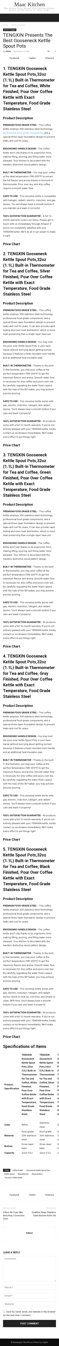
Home (5, 25)
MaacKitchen (23, 1174)
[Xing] (29, 1237)
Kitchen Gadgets (19, 25)
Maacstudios (37, 1174)
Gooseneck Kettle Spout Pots (38, 1170)
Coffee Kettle (17, 1170)
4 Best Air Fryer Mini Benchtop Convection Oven (14, 1215)
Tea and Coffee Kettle (13, 1177)
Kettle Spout (9, 1174)
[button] (55, 18)
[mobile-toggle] (5, 18)
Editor (8, 51)
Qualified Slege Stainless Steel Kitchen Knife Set (44, 1214)
